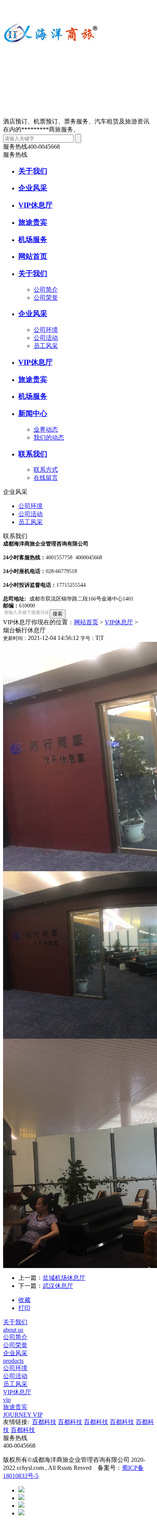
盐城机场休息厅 (64, 1278)
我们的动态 (49, 437)
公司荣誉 (46, 297)
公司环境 (46, 329)
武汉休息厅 (58, 1286)
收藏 (24, 1300)
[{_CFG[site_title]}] (50, 58)
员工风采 (46, 346)
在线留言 (46, 477)
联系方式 (46, 469)
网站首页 (86, 622)
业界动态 (46, 429)
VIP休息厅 (119, 622)
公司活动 (46, 337)
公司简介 (46, 289)
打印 (24, 1308)
